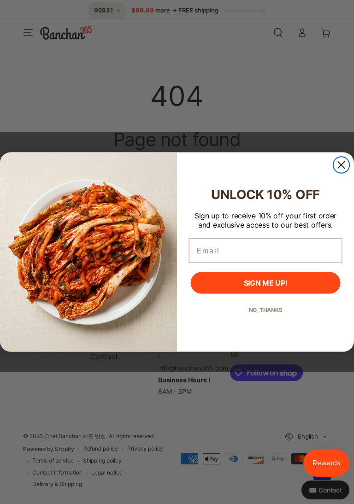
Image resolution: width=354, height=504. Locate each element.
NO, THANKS (266, 309)
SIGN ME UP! (266, 282)
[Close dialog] (341, 165)
